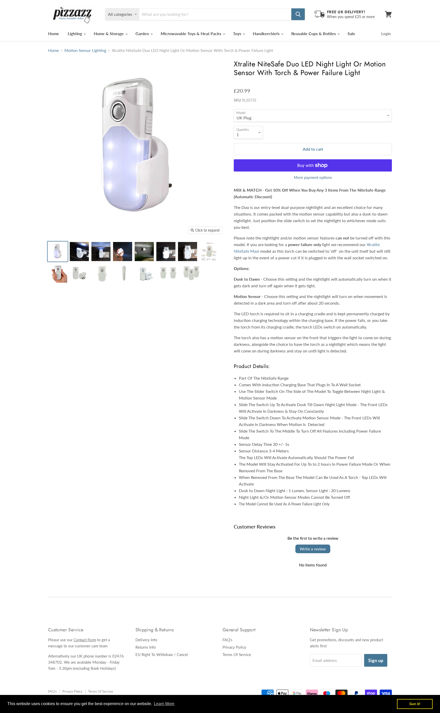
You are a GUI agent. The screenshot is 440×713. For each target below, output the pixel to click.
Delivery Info (146, 639)
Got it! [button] (414, 704)
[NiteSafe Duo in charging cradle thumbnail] (58, 251)
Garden (142, 33)
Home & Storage (109, 33)
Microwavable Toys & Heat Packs (191, 33)
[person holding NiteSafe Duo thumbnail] (58, 273)
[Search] (298, 14)
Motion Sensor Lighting (85, 50)
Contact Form (85, 639)
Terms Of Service (237, 654)
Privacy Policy (234, 647)
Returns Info (145, 647)
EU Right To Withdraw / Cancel (161, 654)
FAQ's (227, 639)
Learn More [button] (164, 704)
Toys (237, 33)
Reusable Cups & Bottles (314, 33)
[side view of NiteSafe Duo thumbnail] (124, 273)
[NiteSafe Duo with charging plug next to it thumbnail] (79, 273)
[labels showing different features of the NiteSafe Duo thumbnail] (209, 251)
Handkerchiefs (267, 33)
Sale (351, 33)
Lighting (75, 33)
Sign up (375, 660)
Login (386, 33)
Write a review (313, 548)
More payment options (313, 177)
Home (53, 33)
